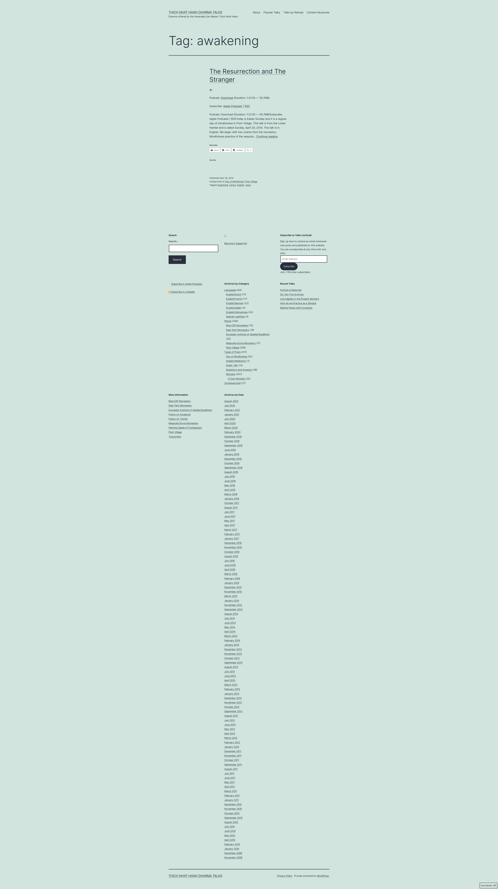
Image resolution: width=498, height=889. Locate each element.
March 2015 (230, 596)
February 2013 (232, 689)
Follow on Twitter (178, 419)
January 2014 (231, 644)
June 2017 (230, 516)
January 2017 (231, 538)
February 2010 (232, 844)
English (240, 185)
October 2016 (231, 552)
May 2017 (229, 520)
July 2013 (229, 671)
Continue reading (267, 136)
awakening (222, 185)
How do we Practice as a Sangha (298, 303)
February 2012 (232, 742)
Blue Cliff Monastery (237, 325)
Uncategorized (232, 383)
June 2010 (230, 831)
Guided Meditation (236, 361)
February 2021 (232, 410)
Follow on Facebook (180, 414)
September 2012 (233, 711)
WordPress (323, 875)
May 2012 (229, 729)
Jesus (248, 185)
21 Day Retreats (236, 378)
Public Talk (232, 365)
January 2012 (231, 747)
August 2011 (231, 769)
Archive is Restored (290, 290)
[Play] (210, 89)
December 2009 (233, 853)
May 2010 (229, 835)
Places (227, 321)
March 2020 (231, 427)
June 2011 (229, 777)
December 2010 (233, 804)
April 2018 (229, 489)
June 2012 (230, 724)
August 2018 (231, 472)
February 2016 (232, 578)
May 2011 (229, 782)
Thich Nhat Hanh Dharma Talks (195, 12)
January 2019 (231, 454)
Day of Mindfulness (234, 181)
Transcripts (175, 436)
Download (227, 97)
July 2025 (229, 405)
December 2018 (233, 458)
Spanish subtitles (235, 316)
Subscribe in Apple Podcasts (186, 284)
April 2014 (229, 631)
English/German (234, 303)
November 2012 (233, 702)
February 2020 (232, 432)
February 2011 (232, 795)
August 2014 (231, 613)
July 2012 (229, 720)
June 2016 (230, 565)
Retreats (230, 374)
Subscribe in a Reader (183, 291)
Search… (173, 241)
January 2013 (231, 693)
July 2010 (229, 826)
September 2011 (233, 764)
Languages (230, 290)
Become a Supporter (235, 243)
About (256, 12)
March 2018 (230, 494)
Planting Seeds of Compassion (185, 427)
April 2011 (229, 786)
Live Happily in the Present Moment (299, 299)
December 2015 (233, 587)
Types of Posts (232, 352)
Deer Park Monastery (237, 330)
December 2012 (233, 698)
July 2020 (229, 419)
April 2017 (229, 525)
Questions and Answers (239, 369)
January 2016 (231, 583)
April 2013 (229, 680)
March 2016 (230, 574)
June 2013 (230, 676)
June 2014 (230, 622)
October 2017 (231, 503)
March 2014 (230, 636)
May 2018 (229, 485)
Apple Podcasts (232, 106)
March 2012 (230, 738)
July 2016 (229, 560)
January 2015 (231, 600)
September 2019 (233, 445)
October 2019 (231, 441)
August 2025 (231, 401)
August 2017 (231, 507)
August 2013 (231, 667)
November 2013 (233, 653)
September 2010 (233, 817)
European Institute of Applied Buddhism (248, 334)
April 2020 (230, 423)
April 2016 (229, 569)
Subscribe (288, 266)
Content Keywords (318, 12)
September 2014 (233, 609)
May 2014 (229, 627)
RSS (247, 106)
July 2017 (229, 512)
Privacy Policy (284, 875)
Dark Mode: (486, 885)
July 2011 (229, 773)
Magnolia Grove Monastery (241, 343)
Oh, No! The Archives (292, 294)
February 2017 (232, 534)
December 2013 (233, 649)
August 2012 (231, 715)
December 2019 (233, 436)
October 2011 (231, 760)
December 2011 (232, 751)
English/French (234, 299)
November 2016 (233, 547)
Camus (232, 185)
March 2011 (230, 791)
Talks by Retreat (293, 12)
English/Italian (233, 307)
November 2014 (233, 605)
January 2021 (231, 414)
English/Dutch (233, 294)
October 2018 (231, 463)
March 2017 (230, 529)
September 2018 (233, 467)
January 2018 (231, 498)
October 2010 (231, 813)
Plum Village (251, 181)
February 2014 (232, 640)
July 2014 (229, 618)
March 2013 (230, 684)
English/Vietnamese (237, 312)
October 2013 (231, 658)
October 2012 (231, 707)
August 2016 (231, 556)
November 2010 (233, 808)
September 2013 (233, 662)
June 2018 (230, 481)
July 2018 (229, 476)
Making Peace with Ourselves (296, 307)
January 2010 (231, 848)
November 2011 (232, 755)
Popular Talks (272, 12)
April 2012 (229, 733)
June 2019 (230, 450)
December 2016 (233, 543)
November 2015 (233, 591)
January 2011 (231, 800)
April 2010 (229, 840)
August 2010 (231, 822)
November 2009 (233, 857)
